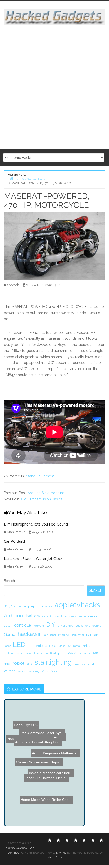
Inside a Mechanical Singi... (49, 769)
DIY (50, 624)
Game (9, 634)
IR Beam (92, 635)
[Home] (11, 179)
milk (86, 646)
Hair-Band (49, 634)
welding (34, 671)
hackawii (28, 634)
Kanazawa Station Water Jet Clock (33, 558)
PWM (72, 653)
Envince (61, 852)
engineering (93, 625)
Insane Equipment (39, 476)
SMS (29, 663)
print (61, 653)
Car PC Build (14, 541)
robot (18, 663)
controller (23, 625)
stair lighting (84, 663)
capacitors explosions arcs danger (64, 616)
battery (33, 616)
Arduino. (14, 616)
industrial (77, 634)
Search (9, 581)
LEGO (52, 645)
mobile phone (13, 653)
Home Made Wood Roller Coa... (46, 780)
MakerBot (64, 645)
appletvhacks (77, 604)
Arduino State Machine (46, 493)
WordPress (55, 857)
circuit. (93, 616)
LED (19, 644)
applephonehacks (38, 606)
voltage (9, 671)
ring (7, 663)
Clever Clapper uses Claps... (40, 759)
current (39, 625)
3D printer (15, 606)
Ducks (79, 625)
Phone (38, 653)
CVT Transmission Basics (41, 499)
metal (77, 645)
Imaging (63, 634)
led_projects (37, 646)
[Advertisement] (54, 87)
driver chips (65, 625)
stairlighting (53, 662)
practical (50, 653)
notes (27, 653)
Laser (7, 645)
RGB (95, 653)
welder (22, 671)
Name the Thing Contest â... (30, 729)
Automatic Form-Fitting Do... (42, 721)
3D (5, 606)
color (8, 625)
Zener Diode (50, 671)
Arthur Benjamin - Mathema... (49, 748)
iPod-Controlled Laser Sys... (42, 734)
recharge (84, 653)
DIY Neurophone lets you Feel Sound (36, 524)
